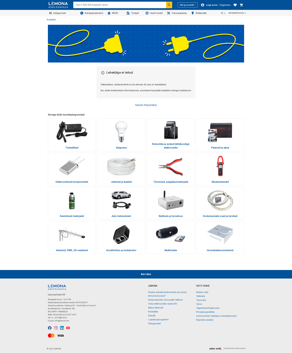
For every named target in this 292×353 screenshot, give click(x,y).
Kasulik (151, 315)
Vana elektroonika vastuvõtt (162, 303)
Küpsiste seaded (204, 319)
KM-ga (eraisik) (187, 5)
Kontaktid (153, 311)
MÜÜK (115, 13)
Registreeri (225, 5)
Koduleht (51, 19)
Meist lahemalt (155, 307)
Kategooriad (59, 13)
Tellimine (200, 296)
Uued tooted (156, 13)
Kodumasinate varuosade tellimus (165, 299)
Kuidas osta (202, 292)
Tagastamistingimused (207, 308)
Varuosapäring (179, 13)
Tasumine (201, 300)
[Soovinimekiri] (235, 5)
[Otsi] (169, 5)
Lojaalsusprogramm (158, 319)
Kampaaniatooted (94, 13)
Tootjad (135, 13)
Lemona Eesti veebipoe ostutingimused (216, 316)
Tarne (199, 304)
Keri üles (146, 274)
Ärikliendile (201, 13)
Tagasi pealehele (146, 105)
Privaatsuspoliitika (205, 312)
